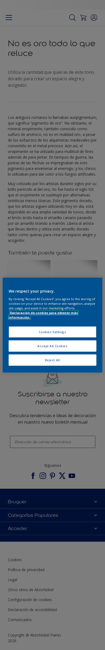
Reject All (52, 360)
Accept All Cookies (52, 346)
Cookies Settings (52, 332)
